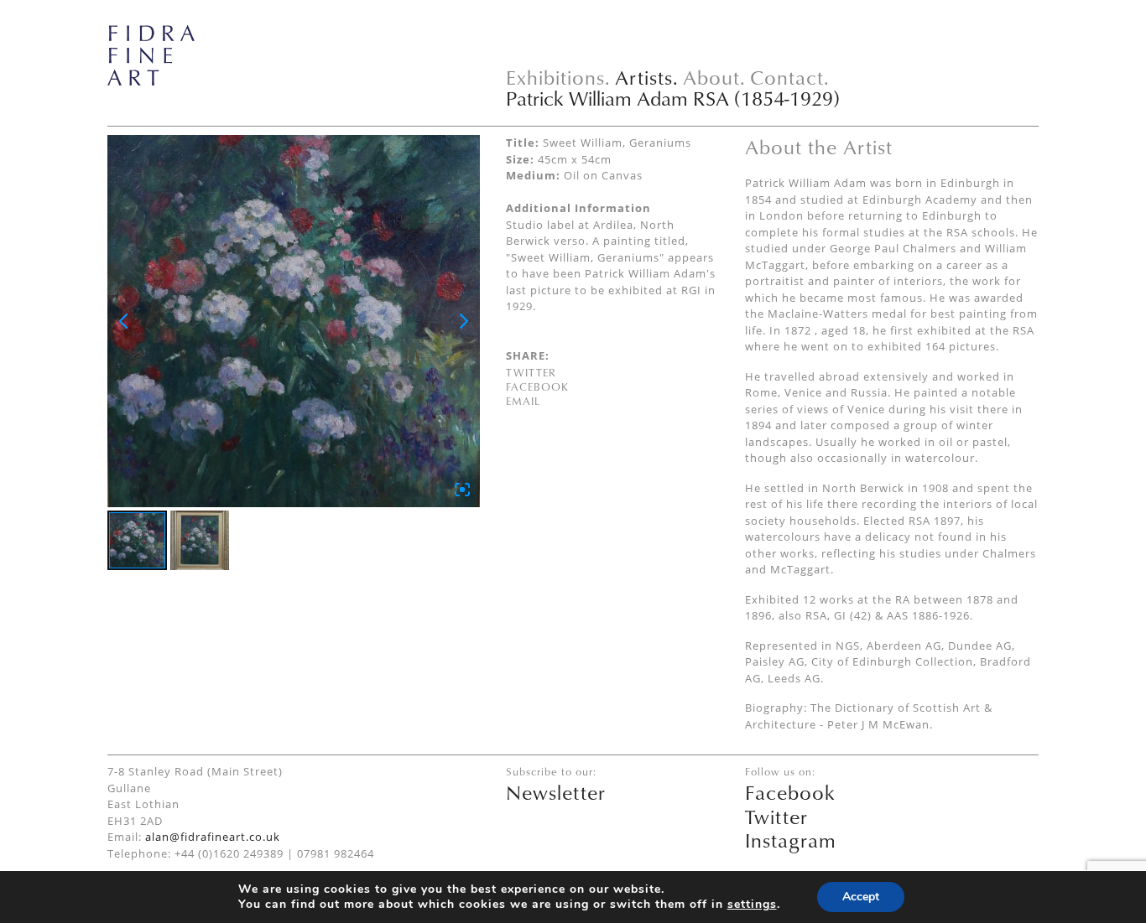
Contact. (790, 77)
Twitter (531, 372)
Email (523, 400)
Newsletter (556, 792)
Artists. (647, 77)
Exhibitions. (558, 77)
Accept (860, 897)
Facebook (537, 386)
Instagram (790, 840)
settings (752, 904)
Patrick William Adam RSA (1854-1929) (673, 98)
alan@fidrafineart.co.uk (212, 836)
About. (714, 77)
